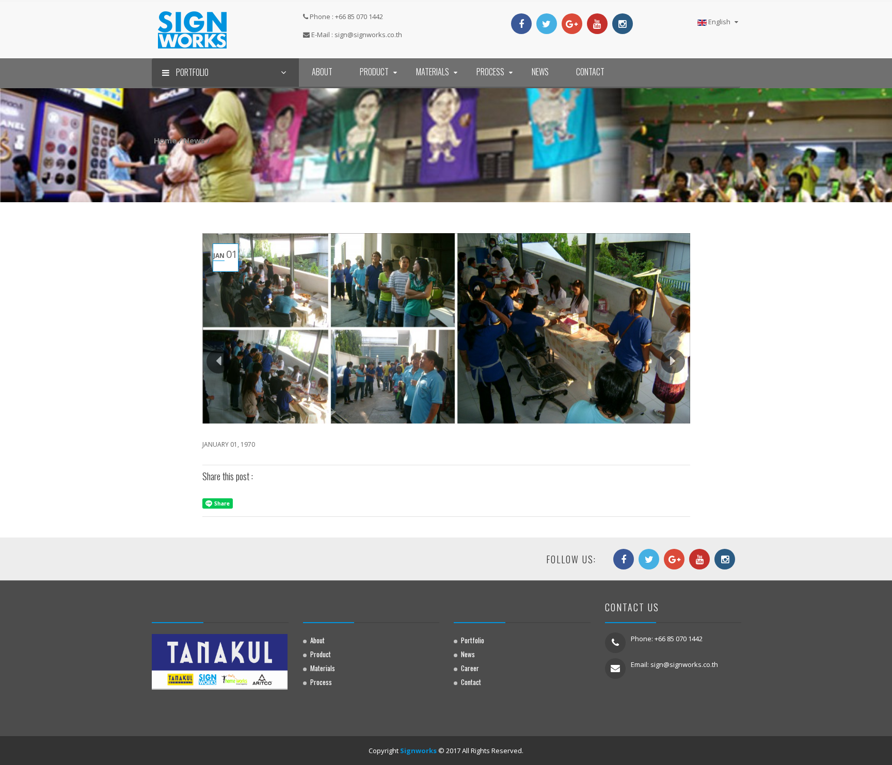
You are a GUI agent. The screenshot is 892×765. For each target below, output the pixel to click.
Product (374, 72)
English (719, 21)
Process (490, 72)
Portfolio (472, 640)
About (322, 72)
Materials (432, 72)
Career (470, 668)
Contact (590, 72)
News (540, 72)
